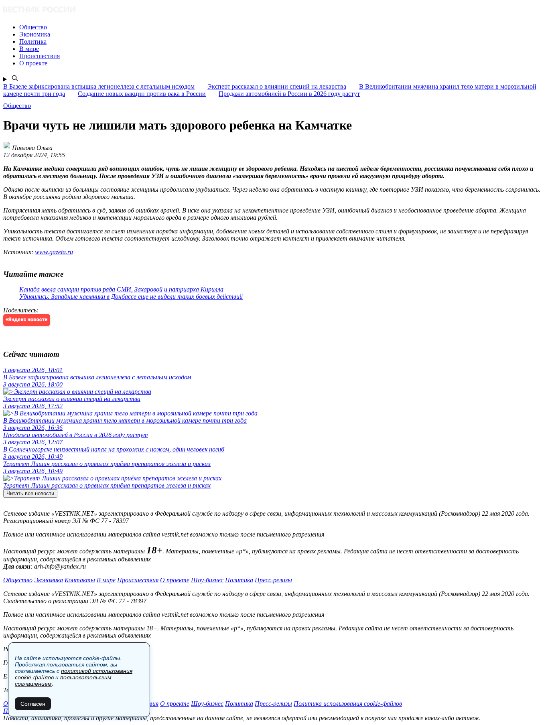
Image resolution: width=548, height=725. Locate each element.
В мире (106, 580)
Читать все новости (30, 493)
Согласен (32, 704)
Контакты (80, 580)
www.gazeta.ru (54, 252)
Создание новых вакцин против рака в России (142, 93)
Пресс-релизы (273, 580)
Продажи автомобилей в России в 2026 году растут (289, 93)
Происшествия (137, 580)
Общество (17, 580)
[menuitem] (282, 27)
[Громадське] (274, 10)
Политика (239, 580)
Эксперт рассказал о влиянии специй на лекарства (276, 86)
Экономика (48, 580)
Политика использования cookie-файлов (348, 703)
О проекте (174, 580)
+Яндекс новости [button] (27, 320)
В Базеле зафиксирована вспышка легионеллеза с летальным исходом (99, 86)
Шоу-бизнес (207, 580)
